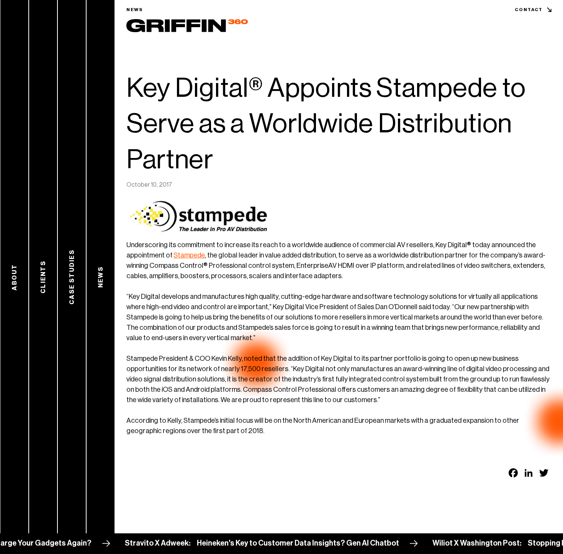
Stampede (189, 255)
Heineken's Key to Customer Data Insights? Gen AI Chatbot (284, 543)
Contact (529, 9)
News (134, 9)
